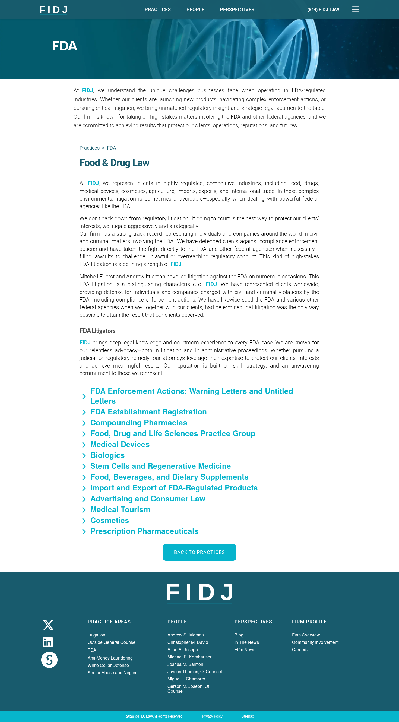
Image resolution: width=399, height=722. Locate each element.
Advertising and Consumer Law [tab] (147, 498)
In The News (247, 642)
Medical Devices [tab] (120, 444)
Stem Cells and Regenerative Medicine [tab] (160, 465)
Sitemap (247, 716)
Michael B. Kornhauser (189, 657)
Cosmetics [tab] (109, 520)
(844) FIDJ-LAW (323, 9)
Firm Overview (306, 635)
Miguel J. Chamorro (186, 679)
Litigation (96, 635)
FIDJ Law (145, 716)
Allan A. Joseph (182, 649)
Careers (300, 649)
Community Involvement (315, 642)
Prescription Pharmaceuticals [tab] (144, 530)
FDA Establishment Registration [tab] (148, 411)
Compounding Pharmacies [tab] (138, 422)
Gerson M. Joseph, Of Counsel (188, 688)
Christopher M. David (187, 642)
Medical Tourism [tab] (120, 509)
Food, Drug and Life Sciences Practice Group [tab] (172, 433)
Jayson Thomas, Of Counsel (194, 671)
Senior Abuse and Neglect (113, 672)
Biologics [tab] (107, 454)
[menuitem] (158, 9)
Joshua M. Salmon (185, 664)
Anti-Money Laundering (110, 658)
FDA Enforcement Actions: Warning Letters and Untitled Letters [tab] (191, 395)
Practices (90, 148)
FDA (92, 650)
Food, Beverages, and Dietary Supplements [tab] (169, 476)
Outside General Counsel (112, 642)
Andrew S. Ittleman (185, 635)
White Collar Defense (108, 665)
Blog (239, 635)
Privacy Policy (212, 716)
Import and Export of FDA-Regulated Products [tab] (174, 487)
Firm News (245, 649)
